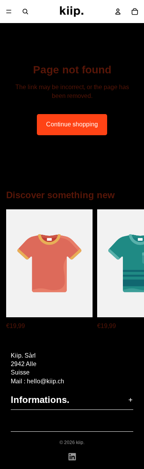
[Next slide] (129, 270)
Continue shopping (72, 124)
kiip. (80, 442)
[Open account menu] (117, 11)
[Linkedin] (72, 456)
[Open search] (25, 11)
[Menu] (9, 11)
